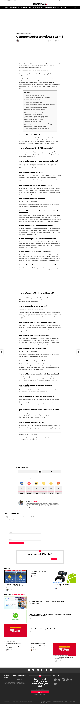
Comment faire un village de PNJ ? (33, 121)
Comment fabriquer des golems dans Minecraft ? (36, 107)
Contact (46, 702)
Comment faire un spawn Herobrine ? (34, 119)
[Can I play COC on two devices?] (64, 576)
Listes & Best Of (14, 7)
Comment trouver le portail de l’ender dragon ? (36, 126)
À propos (43, 701)
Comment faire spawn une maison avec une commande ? (38, 124)
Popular (62, 0)
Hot (68, 0)
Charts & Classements (25, 7)
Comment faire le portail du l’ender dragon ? (35, 100)
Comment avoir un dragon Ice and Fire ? (34, 118)
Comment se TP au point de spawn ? (39, 646)
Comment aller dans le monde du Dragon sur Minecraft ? (38, 128)
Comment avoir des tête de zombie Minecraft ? (36, 112)
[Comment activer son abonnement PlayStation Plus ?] (15, 576)
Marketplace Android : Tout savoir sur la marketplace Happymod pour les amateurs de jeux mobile (50, 615)
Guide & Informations (46, 7)
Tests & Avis (36, 7)
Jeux (19, 643)
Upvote (28, 471)
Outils (64, 7)
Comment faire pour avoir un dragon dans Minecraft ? (37, 97)
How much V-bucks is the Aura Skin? (38, 572)
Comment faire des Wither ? (31, 94)
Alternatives (72, 701)
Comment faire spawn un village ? (32, 99)
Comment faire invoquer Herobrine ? (33, 102)
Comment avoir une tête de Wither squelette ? (35, 95)
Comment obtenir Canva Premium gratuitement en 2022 (46, 601)
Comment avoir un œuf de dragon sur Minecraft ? (36, 116)
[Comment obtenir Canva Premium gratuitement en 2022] (15, 602)
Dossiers (55, 7)
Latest (56, 0)
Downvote (52, 471)
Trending (73, 0)
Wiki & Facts (48, 701)
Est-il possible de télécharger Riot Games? (42, 629)
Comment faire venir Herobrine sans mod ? (35, 109)
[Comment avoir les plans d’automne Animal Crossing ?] (1, 352)
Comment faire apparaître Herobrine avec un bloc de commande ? (40, 104)
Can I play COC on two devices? (62, 585)
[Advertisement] (40, 18)
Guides (42, 702)
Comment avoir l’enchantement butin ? (34, 114)
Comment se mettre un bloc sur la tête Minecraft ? (37, 111)
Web (61, 7)
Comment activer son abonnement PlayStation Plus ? (15, 586)
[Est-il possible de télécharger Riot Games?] (15, 630)
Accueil (6, 7)
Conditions (67, 701)
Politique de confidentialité (57, 701)
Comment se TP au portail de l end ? (33, 130)
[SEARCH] (75, 7)
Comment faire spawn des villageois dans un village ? (37, 123)
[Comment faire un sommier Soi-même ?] (78, 352)
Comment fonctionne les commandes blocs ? (35, 106)
